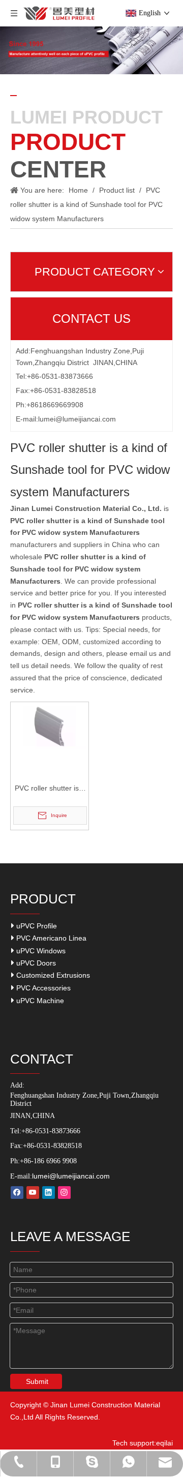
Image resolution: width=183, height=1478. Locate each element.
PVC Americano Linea (50, 938)
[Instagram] (64, 1192)
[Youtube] (32, 1192)
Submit (37, 1381)
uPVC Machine (39, 1001)
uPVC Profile (35, 926)
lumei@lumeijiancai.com (77, 419)
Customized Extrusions (52, 975)
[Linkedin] (48, 1192)
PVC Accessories (42, 988)
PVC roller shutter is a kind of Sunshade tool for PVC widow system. (50, 789)
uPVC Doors (35, 963)
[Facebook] (17, 1192)
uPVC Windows (40, 951)
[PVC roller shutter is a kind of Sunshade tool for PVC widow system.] (49, 726)
